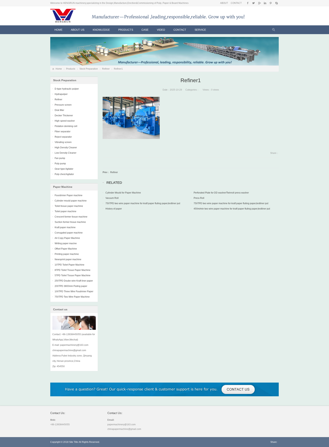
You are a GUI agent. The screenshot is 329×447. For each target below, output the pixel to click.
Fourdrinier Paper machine (68, 195)
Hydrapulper (61, 94)
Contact (179, 29)
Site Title (73, 442)
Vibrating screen (63, 142)
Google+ (259, 3)
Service (200, 29)
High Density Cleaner (66, 147)
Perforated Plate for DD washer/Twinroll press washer (221, 192)
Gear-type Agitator (64, 169)
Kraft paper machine (65, 227)
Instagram (265, 3)
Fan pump (60, 158)
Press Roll (199, 198)
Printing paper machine (67, 254)
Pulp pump (60, 163)
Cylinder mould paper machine (71, 200)
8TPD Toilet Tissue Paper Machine (72, 270)
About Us (77, 29)
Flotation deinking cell (66, 126)
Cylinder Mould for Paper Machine (123, 192)
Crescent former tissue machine (71, 216)
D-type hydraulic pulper (67, 88)
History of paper (113, 208)
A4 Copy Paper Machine (67, 238)
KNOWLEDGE (101, 29)
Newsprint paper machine (68, 259)
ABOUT (224, 3)
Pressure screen (63, 105)
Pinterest (270, 3)
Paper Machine (62, 186)
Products (125, 29)
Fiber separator (62, 131)
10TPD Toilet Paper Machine (69, 264)
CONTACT (236, 3)
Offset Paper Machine (66, 248)
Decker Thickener (64, 115)
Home (58, 29)
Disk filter (59, 110)
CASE (145, 29)
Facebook (247, 3)
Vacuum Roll (112, 198)
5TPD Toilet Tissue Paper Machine (72, 275)
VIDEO (161, 29)
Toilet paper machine (65, 211)
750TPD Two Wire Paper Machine (72, 296)
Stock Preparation (88, 68)
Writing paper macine (66, 243)
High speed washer (65, 121)
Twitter (253, 3)
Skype (276, 3)
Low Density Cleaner (65, 153)
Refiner (106, 68)
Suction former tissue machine (70, 222)
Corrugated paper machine (69, 232)
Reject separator (63, 137)
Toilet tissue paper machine (69, 206)
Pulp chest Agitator (64, 174)
